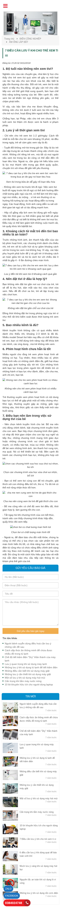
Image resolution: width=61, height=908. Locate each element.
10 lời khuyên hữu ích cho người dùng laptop (29, 684)
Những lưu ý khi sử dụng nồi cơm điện (39, 893)
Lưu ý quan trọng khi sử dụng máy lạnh (26, 664)
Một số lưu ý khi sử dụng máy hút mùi (25, 677)
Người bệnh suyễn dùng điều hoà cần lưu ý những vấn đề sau (28, 645)
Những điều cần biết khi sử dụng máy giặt (27, 670)
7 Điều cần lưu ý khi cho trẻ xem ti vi (38, 839)
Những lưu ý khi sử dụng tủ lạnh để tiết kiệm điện (31, 667)
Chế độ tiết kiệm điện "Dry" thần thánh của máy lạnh (30, 659)
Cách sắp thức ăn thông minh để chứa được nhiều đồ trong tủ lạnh (28, 652)
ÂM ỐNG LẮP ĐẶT (18, 42)
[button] (8, 23)
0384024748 (13, 903)
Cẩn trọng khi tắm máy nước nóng (23, 681)
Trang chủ (9, 38)
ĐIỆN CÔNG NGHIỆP (30, 38)
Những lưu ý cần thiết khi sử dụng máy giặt (28, 674)
